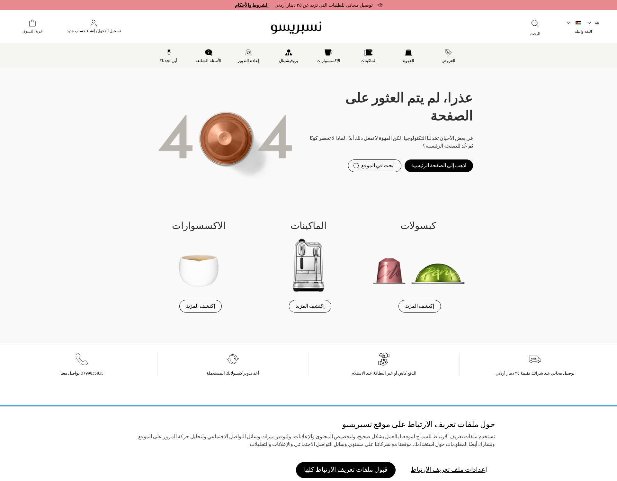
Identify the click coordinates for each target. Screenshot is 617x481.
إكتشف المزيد (419, 306)
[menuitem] (449, 55)
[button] (594, 23)
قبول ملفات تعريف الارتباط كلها (346, 469)
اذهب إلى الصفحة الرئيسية (438, 165)
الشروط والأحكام (252, 5)
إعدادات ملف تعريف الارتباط (449, 469)
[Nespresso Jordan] (352, 27)
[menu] (308, 55)
